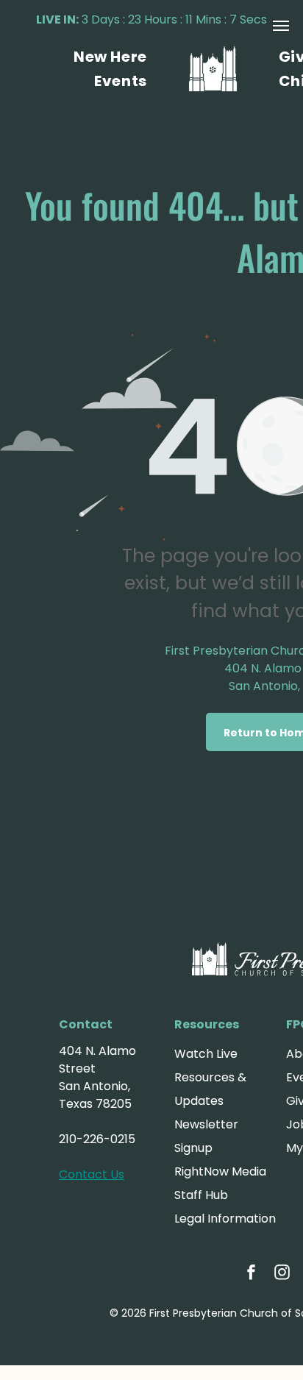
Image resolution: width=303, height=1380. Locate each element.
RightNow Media (220, 1171)
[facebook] (251, 1273)
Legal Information (225, 1218)
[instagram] (282, 1273)
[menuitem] (110, 56)
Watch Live (206, 1053)
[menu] (281, 25)
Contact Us (91, 1174)
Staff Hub (201, 1195)
